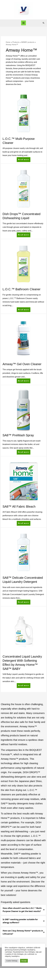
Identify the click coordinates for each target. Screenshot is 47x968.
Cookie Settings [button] (11, 961)
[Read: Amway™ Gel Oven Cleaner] (23, 339)
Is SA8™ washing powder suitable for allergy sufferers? (20, 921)
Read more (23, 158)
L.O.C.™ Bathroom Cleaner (21, 289)
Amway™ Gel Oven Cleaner (22, 364)
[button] (43, 23)
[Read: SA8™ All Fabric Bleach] (23, 481)
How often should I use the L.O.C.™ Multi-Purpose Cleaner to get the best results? (22, 910)
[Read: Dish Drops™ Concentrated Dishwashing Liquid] (23, 188)
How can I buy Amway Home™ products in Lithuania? (23, 932)
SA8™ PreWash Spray (18, 435)
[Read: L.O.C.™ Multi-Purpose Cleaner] (23, 113)
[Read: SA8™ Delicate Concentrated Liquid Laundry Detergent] (23, 552)
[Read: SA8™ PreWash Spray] (23, 410)
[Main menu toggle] (23, 23)
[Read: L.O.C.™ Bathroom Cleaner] (23, 264)
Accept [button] (23, 961)
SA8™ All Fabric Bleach (19, 506)
